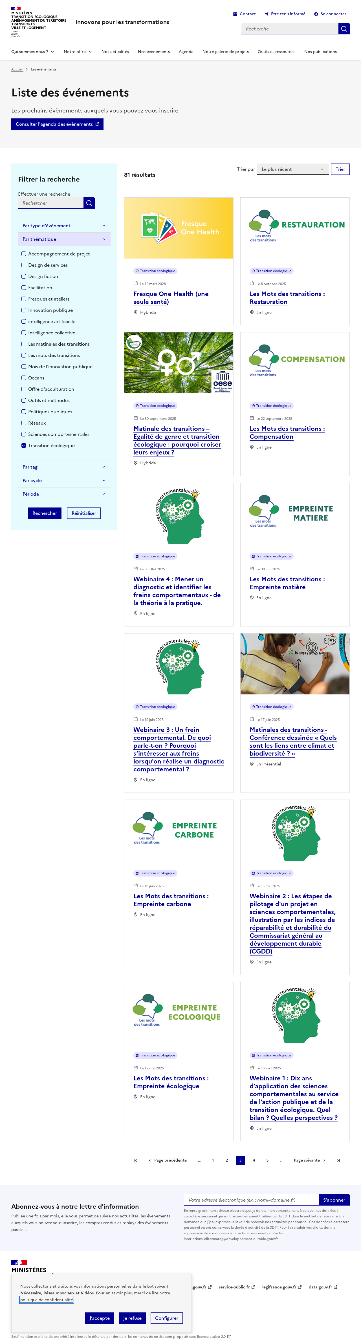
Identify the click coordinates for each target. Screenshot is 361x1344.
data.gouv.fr (320, 1287)
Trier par (246, 169)
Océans (36, 377)
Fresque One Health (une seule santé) (171, 297)
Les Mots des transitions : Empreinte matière (287, 583)
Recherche (344, 28)
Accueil (17, 69)
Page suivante (307, 1160)
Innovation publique (50, 310)
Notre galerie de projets (225, 52)
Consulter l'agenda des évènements (54, 124)
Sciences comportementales (58, 434)
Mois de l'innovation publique (60, 366)
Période (31, 494)
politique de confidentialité (46, 1300)
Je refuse (132, 1318)
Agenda (186, 52)
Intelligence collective (51, 332)
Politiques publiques (50, 411)
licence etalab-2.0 (211, 1336)
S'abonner (334, 1200)
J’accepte (100, 1318)
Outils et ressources (276, 52)
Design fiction (43, 276)
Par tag (30, 467)
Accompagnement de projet (59, 253)
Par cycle (32, 480)
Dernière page (338, 1160)
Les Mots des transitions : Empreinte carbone (171, 900)
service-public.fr (234, 1287)
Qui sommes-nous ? (29, 52)
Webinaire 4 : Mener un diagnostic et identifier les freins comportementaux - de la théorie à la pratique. (177, 591)
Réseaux (37, 423)
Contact (248, 14)
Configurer (166, 1318)
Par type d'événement (47, 225)
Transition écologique (51, 445)
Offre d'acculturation (51, 389)
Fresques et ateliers (48, 298)
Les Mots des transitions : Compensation (287, 432)
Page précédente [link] (170, 1160)
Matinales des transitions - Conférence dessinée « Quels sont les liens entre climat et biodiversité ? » (293, 741)
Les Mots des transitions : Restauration (287, 297)
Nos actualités (115, 52)
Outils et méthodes (49, 400)
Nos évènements (154, 52)
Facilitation (40, 287)
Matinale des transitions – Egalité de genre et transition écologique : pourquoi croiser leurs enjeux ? (177, 440)
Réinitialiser (84, 513)
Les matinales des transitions (59, 344)
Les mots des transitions (54, 355)
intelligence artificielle (51, 321)
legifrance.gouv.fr (279, 1287)
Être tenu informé (288, 14)
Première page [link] (135, 1160)
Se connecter (333, 14)
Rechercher (89, 203)
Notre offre (75, 52)
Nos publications (320, 52)
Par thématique (39, 239)
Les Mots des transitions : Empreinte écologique (171, 1082)
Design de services (48, 265)
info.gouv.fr (195, 1287)
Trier (340, 169)
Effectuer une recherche (44, 194)
